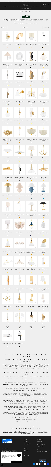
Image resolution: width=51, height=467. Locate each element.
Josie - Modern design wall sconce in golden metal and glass (31, 64)
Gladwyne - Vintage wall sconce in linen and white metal (8, 64)
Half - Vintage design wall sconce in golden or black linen (43, 288)
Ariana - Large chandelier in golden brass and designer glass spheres (8, 306)
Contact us (26, 441)
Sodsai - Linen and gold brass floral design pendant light (20, 269)
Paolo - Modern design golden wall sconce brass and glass (7, 288)
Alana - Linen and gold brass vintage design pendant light (31, 269)
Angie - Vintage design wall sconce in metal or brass (43, 325)
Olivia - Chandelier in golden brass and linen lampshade (19, 325)
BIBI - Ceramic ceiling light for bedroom (31, 44)
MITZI (8, 43)
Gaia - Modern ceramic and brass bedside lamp (7, 195)
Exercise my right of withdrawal (42, 451)
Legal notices (39, 441)
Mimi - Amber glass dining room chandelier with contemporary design (8, 139)
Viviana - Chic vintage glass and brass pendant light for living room (43, 101)
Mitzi (30, 11)
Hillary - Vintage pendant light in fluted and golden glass (43, 232)
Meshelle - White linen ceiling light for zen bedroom (31, 139)
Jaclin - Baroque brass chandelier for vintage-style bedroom (43, 158)
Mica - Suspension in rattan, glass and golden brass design (31, 251)
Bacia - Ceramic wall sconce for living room (20, 64)
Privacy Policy (39, 443)
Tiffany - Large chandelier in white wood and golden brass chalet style (19, 232)
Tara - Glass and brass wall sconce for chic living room (19, 120)
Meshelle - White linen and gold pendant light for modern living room (43, 139)
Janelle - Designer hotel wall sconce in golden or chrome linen (20, 288)
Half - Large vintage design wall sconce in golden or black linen (43, 44)
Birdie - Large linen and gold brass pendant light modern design (7, 269)
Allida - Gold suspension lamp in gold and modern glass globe (43, 177)
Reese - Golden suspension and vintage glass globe (43, 64)
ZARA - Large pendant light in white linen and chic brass (8, 343)
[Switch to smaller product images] (3, 27)
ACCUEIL (21, 11)
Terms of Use (39, 449)
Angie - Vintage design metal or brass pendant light (31, 325)
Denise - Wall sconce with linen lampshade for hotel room (19, 177)
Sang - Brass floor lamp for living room (20, 214)
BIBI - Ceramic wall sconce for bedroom (8, 44)
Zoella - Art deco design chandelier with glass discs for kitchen (31, 101)
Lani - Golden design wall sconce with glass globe (31, 288)
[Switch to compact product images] (5, 27)
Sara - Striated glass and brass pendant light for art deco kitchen (43, 120)
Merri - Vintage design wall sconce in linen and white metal (43, 306)
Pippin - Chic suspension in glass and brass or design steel (8, 325)
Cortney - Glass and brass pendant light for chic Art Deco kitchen (31, 177)
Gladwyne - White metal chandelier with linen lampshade (19, 251)
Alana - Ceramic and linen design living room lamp (31, 214)
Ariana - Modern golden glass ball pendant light (19, 306)
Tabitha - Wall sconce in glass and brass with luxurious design (31, 120)
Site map (25, 448)
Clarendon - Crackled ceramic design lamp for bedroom (31, 195)
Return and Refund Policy (41, 444)
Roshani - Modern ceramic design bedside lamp (8, 214)
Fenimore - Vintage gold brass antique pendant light (7, 251)
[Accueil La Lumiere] (25, 4)
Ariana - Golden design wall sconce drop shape (31, 306)
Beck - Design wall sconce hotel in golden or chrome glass (43, 269)
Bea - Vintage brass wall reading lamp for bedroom (19, 44)
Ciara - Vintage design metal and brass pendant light (31, 232)
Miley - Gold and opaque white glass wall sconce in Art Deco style (19, 139)
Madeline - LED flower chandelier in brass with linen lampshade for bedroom (19, 158)
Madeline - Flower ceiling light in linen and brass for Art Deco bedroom (8, 158)
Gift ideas (26, 450)
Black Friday (26, 455)
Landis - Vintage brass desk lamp (43, 214)
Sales (25, 453)
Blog (22, 8)
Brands (26, 11)
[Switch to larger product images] (1, 27)
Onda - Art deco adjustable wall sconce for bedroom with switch (19, 101)
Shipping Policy (40, 446)
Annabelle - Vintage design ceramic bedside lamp (19, 195)
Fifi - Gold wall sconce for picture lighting (7, 177)
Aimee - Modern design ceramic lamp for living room (43, 195)
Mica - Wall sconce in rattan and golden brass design (43, 251)
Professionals (27, 8)
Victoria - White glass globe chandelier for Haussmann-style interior (8, 120)
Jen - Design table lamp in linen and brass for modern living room (31, 158)
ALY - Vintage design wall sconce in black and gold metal (20, 343)
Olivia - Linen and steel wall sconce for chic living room (7, 101)
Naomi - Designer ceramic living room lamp (8, 232)
